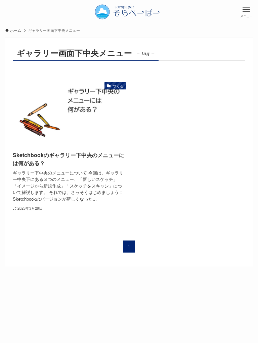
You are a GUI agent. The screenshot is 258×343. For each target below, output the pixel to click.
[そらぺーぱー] (129, 11)
